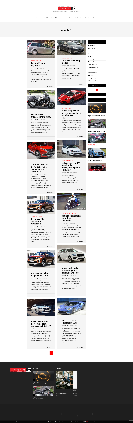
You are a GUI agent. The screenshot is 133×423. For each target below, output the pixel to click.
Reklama (81, 415)
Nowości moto (39, 18)
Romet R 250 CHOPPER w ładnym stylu (96, 131)
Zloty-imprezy (91, 80)
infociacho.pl (54, 415)
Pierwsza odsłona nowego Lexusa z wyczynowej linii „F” (41, 323)
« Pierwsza (30, 353)
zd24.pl (89, 414)
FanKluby (90, 56)
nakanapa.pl (96, 414)
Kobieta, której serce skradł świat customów (71, 218)
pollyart (36, 68)
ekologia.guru (35, 414)
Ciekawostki (49, 18)
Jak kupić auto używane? (38, 64)
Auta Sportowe (70, 18)
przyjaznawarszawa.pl (68, 414)
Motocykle (87, 18)
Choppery (95, 18)
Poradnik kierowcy (40, 60)
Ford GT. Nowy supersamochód (69, 321)
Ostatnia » (72, 353)
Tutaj (87, 421)
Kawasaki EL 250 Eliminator (94, 146)
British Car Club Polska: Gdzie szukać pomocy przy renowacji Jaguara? (64, 392)
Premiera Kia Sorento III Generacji (37, 221)
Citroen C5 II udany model (71, 61)
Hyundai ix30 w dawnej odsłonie (95, 160)
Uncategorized (91, 78)
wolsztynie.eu (72, 415)
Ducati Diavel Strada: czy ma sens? (41, 115)
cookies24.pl (63, 415)
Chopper (90, 51)
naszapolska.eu (45, 414)
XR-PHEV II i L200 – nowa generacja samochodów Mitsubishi (41, 168)
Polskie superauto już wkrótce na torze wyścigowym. (71, 113)
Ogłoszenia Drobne (92, 67)
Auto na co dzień (59, 18)
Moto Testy (90, 59)
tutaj (55, 421)
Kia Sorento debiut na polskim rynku (40, 274)
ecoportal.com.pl (80, 414)
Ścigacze (37, 112)
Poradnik (79, 18)
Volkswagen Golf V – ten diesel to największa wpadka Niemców (71, 166)
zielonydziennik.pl (56, 414)
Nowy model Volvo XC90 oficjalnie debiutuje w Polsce (70, 270)
